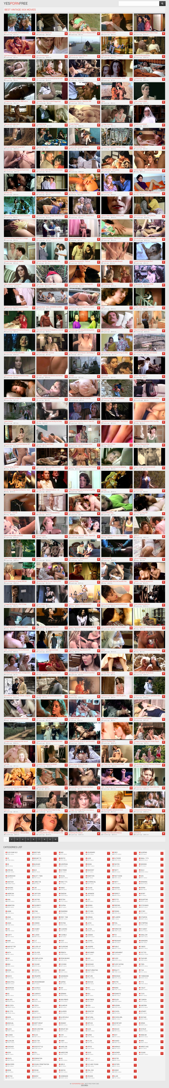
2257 (82, 1085)
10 (55, 839)
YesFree (16, 3)
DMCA (86, 1085)
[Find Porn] (162, 3)
